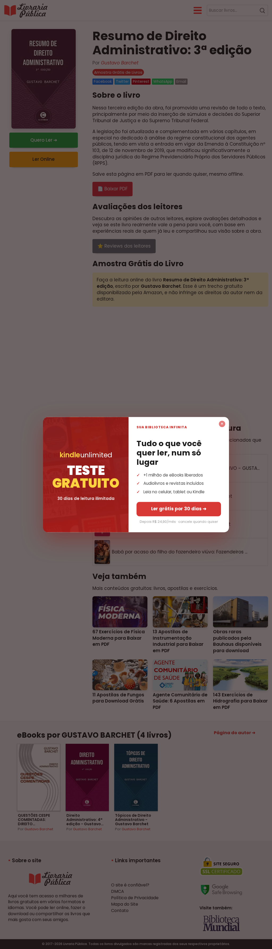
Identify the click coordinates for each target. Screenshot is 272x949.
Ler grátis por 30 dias (178, 509)
